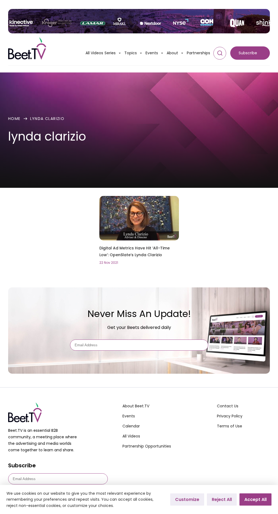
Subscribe (248, 53)
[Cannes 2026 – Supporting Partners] (139, 21)
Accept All (255, 499)
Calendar (131, 426)
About (172, 53)
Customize (187, 499)
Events (152, 53)
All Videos (94, 53)
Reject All (222, 499)
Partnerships (198, 53)
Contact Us (227, 406)
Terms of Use (229, 426)
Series (110, 53)
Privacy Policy (229, 416)
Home (14, 118)
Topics (130, 53)
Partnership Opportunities (146, 446)
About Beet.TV (135, 406)
